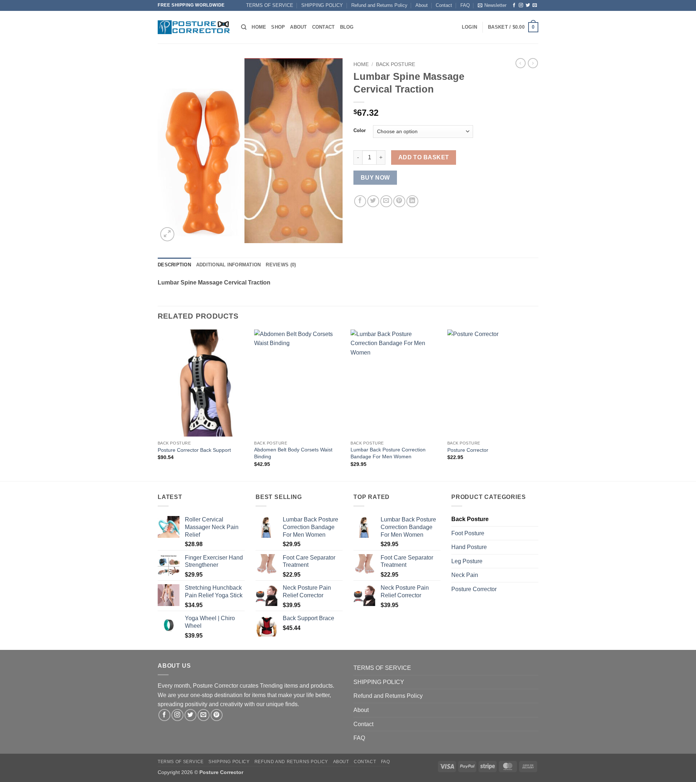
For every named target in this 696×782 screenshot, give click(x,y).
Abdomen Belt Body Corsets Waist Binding (293, 453)
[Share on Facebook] (360, 201)
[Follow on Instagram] (521, 5)
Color (359, 130)
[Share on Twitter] (373, 201)
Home (259, 27)
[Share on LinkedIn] (412, 201)
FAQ (465, 5)
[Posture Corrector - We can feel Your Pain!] (194, 27)
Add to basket (423, 157)
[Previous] (158, 404)
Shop (278, 27)
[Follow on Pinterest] (217, 715)
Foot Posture (467, 533)
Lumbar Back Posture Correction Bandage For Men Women (388, 453)
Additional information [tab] (228, 264)
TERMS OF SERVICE (269, 5)
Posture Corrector (467, 450)
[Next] (536, 404)
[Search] (243, 27)
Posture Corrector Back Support (194, 450)
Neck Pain (464, 575)
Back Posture (395, 64)
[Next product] (520, 63)
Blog (347, 27)
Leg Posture (466, 561)
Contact (444, 5)
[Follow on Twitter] (528, 5)
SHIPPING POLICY (322, 5)
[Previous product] (533, 63)
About (421, 5)
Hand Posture (469, 547)
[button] (492, 5)
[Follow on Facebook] (514, 5)
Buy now (375, 178)
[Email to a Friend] (386, 201)
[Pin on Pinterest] (399, 201)
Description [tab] (174, 264)
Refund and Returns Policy (379, 5)
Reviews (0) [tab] (281, 264)
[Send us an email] (535, 5)
